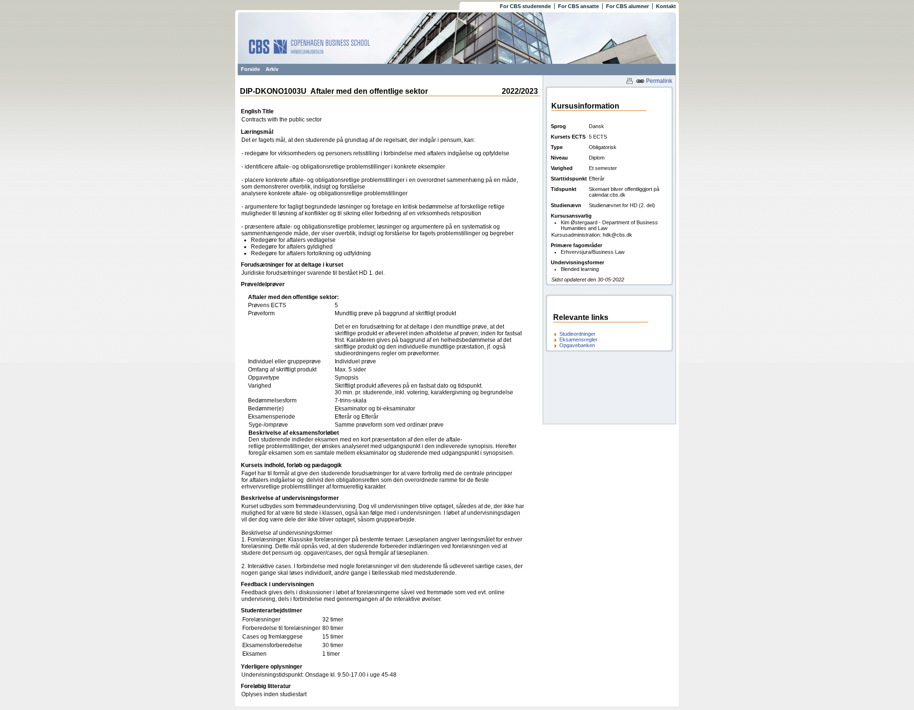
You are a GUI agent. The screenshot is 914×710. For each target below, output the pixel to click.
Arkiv (272, 69)
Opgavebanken (577, 345)
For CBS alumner (627, 6)
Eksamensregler (578, 339)
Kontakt (666, 6)
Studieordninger (577, 334)
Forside (250, 69)
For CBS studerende (525, 6)
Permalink (658, 81)
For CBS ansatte (578, 6)
